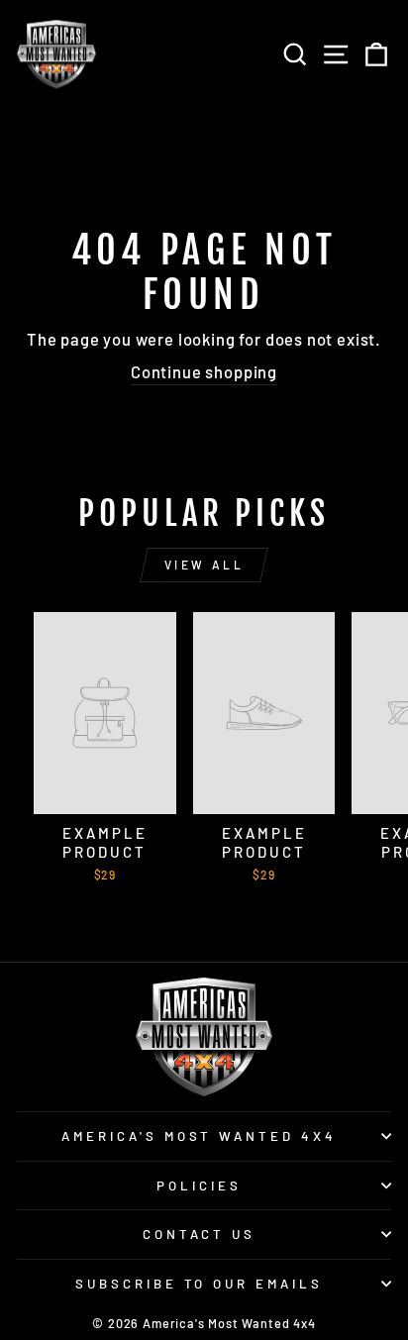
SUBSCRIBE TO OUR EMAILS (199, 1283)
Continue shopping (204, 371)
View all (204, 564)
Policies (199, 1185)
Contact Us (199, 1234)
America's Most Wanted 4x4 (199, 1136)
